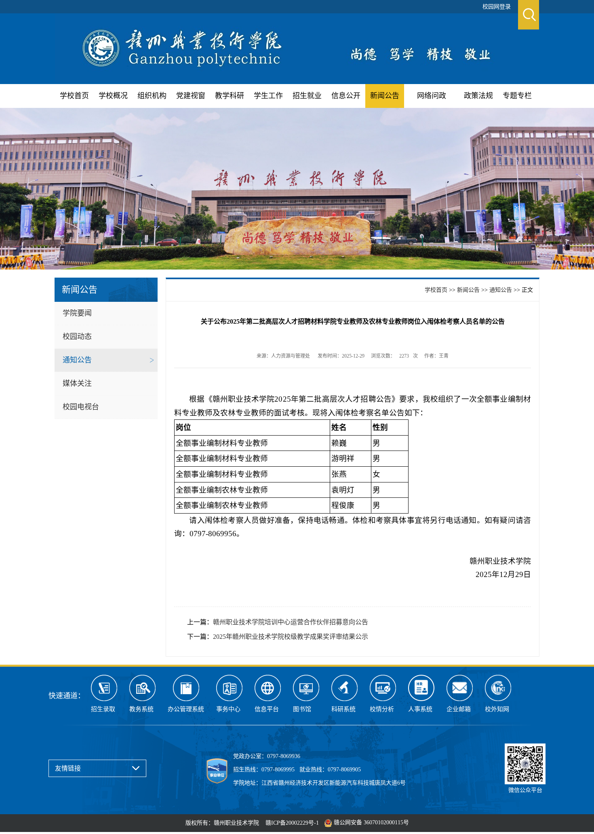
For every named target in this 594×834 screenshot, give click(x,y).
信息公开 (345, 96)
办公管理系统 (186, 709)
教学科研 (229, 96)
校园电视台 (81, 407)
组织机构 (151, 96)
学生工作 (268, 96)
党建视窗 (190, 96)
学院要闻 (77, 313)
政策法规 (478, 96)
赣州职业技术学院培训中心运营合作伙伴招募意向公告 (290, 622)
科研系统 (343, 709)
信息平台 (267, 709)
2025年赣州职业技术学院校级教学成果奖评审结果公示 (290, 636)
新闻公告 (384, 96)
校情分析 (382, 709)
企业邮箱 (459, 709)
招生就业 (307, 96)
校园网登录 (496, 7)
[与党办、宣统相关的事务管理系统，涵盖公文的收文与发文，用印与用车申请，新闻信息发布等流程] (186, 688)
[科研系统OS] (344, 688)
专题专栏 (517, 96)
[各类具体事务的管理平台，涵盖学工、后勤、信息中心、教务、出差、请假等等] (229, 688)
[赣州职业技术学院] (287, 47)
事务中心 (228, 709)
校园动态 (77, 337)
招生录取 (103, 709)
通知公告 (77, 360)
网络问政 (431, 96)
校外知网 (497, 709)
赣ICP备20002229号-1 (292, 823)
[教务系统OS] (142, 688)
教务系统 (141, 709)
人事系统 (420, 709)
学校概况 (113, 96)
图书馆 (302, 709)
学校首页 (74, 96)
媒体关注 (77, 383)
